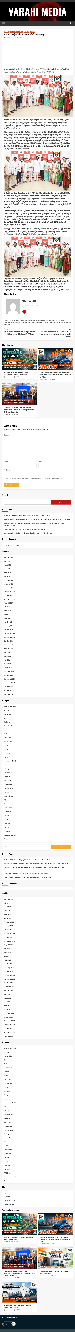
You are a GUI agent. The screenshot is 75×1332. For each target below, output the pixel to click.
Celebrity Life (8, 726)
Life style (30, 365)
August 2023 (8, 694)
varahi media (37, 11)
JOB (5, 765)
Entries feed (8, 1197)
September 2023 (9, 690)
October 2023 (8, 686)
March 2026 (8, 576)
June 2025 (7, 610)
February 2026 (9, 580)
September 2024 (9, 645)
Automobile (43, 365)
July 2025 (7, 607)
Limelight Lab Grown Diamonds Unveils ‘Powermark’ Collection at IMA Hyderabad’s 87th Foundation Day (19, 409)
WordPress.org (9, 1204)
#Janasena (31, 320)
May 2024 (7, 660)
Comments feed (9, 1200)
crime (6, 734)
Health (6, 757)
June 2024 (7, 656)
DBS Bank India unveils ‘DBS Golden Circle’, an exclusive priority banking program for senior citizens (56, 333)
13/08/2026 (53, 1276)
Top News (26, 31)
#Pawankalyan (8, 322)
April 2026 (7, 572)
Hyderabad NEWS (22, 365)
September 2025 (9, 599)
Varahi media (59, 322)
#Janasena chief (40, 320)
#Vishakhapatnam (18, 322)
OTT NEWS (8, 784)
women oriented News (11, 835)
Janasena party (34, 322)
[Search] (70, 23)
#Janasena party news (52, 320)
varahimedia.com (10, 37)
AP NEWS (6, 31)
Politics (21, 31)
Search (5, 495)
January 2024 (8, 675)
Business (6, 365)
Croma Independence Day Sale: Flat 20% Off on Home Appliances (26, 529)
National (6, 367)
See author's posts (31, 306)
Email (40, 461)
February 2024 (9, 671)
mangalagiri (43, 322)
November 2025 (9, 591)
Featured (7, 753)
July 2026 (7, 561)
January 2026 (8, 584)
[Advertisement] (37, 53)
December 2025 (9, 588)
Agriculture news (10, 706)
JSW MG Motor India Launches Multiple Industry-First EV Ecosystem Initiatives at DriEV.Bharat (20, 331)
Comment (8, 435)
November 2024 (9, 637)
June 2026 (7, 565)
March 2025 (8, 622)
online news (51, 322)
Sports (6, 804)
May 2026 (7, 569)
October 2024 (8, 641)
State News (8, 808)
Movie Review (8, 772)
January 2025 (8, 629)
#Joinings (63, 320)
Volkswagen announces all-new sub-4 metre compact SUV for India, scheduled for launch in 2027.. (55, 374)
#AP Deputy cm (23, 320)
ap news (27, 322)
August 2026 (8, 557)
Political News (13, 31)
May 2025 (7, 614)
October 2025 (8, 595)
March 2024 (8, 667)
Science (6, 800)
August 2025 (8, 603)
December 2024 (9, 633)
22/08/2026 (18, 377)
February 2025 (9, 626)
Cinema (6, 730)
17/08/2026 (18, 414)
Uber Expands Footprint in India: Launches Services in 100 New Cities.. (28, 533)
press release (7, 402)
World (6, 839)
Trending (32, 31)
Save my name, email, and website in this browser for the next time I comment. (34, 478)
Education (7, 745)
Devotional (7, 737)
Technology (13, 367)
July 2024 (7, 652)
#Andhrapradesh (12, 320)
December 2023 (9, 679)
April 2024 (7, 664)
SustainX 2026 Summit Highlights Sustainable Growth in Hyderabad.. (16, 373)
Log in (6, 1193)
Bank (5, 718)
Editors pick (13, 365)
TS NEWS (42, 367)
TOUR (6, 819)
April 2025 (7, 618)
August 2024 (8, 648)
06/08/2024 (20, 37)
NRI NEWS (7, 780)
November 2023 (9, 683)
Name (6, 461)
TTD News (7, 831)
